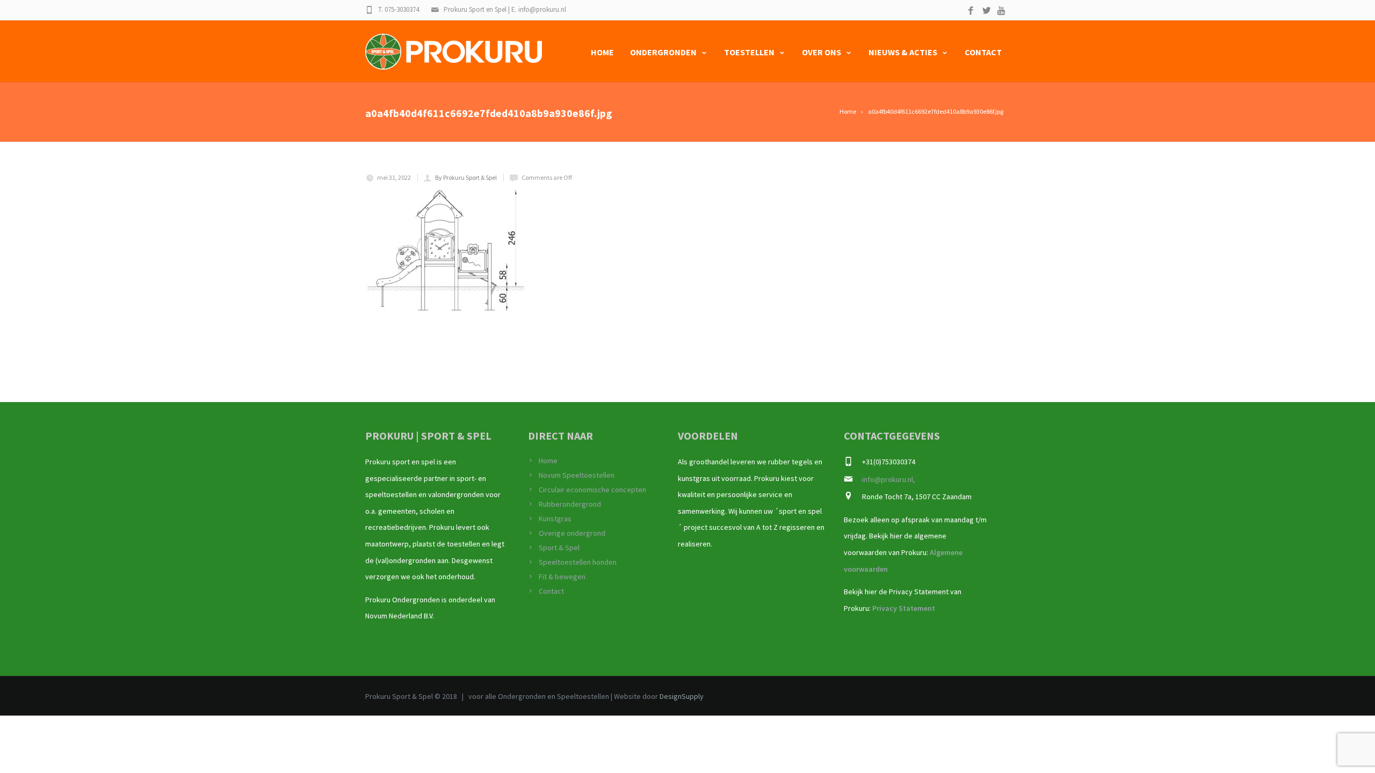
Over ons (821, 52)
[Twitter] (986, 11)
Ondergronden (663, 52)
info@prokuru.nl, (888, 479)
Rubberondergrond (570, 504)
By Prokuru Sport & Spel (466, 177)
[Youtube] (1002, 11)
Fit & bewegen (562, 576)
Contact (983, 52)
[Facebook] (971, 11)
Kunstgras (555, 518)
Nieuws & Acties (903, 52)
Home (602, 52)
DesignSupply (682, 696)
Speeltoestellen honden (578, 562)
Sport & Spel (559, 547)
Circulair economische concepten (592, 489)
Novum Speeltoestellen (576, 475)
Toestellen (749, 52)
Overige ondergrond (572, 533)
